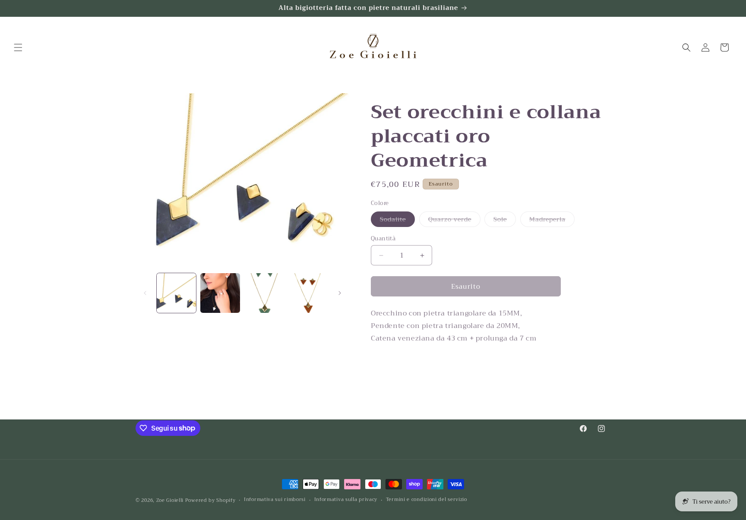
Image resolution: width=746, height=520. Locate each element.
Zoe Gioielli (169, 500)
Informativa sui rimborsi (275, 500)
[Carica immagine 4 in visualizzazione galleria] (307, 292)
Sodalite (397, 220)
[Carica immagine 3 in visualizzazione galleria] (264, 292)
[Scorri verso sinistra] (145, 293)
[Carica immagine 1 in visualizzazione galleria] (176, 292)
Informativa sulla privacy (346, 500)
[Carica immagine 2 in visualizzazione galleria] (220, 292)
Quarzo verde (454, 220)
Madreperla (552, 220)
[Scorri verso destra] (339, 293)
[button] (18, 47)
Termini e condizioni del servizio (426, 500)
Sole (504, 220)
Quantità (383, 238)
